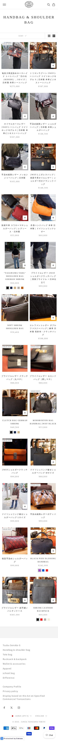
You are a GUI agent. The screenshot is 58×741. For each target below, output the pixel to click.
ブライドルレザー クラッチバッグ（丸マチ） (15, 377)
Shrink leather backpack (43, 609)
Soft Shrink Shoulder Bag (15, 326)
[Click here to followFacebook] (4, 707)
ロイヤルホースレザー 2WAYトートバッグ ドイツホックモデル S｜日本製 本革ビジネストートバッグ (15, 128)
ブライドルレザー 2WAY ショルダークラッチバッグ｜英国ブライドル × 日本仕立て (43, 277)
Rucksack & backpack (15, 659)
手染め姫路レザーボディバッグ (43, 515)
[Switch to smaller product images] (54, 36)
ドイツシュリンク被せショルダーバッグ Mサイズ (43, 471)
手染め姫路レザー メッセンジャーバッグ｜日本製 (15, 176)
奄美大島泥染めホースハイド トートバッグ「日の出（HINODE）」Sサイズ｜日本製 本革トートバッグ (15, 78)
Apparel (7, 668)
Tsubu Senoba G (12, 645)
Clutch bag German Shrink (14, 422)
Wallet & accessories (14, 663)
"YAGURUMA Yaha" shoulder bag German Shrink (15, 276)
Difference (8, 677)
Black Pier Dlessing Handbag (43, 560)
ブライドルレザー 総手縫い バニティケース (15, 609)
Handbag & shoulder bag (16, 649)
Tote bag (7, 654)
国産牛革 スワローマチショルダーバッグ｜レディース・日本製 (15, 228)
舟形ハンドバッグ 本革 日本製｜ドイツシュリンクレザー (43, 228)
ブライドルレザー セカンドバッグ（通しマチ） (43, 377)
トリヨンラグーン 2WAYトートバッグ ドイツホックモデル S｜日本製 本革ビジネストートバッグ (43, 78)
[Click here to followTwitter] (11, 707)
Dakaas (19, 738)
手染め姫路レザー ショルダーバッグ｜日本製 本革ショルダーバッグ (43, 127)
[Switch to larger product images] (49, 36)
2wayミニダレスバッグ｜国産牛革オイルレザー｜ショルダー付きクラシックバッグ (43, 179)
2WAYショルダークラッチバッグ (15, 471)
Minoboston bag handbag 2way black (43, 422)
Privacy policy (10, 691)
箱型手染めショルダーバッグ (15, 560)
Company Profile (12, 686)
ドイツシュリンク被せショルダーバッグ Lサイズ (15, 515)
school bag (9, 673)
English (39, 716)
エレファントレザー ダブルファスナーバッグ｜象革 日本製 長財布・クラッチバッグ (43, 330)
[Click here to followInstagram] (18, 707)
